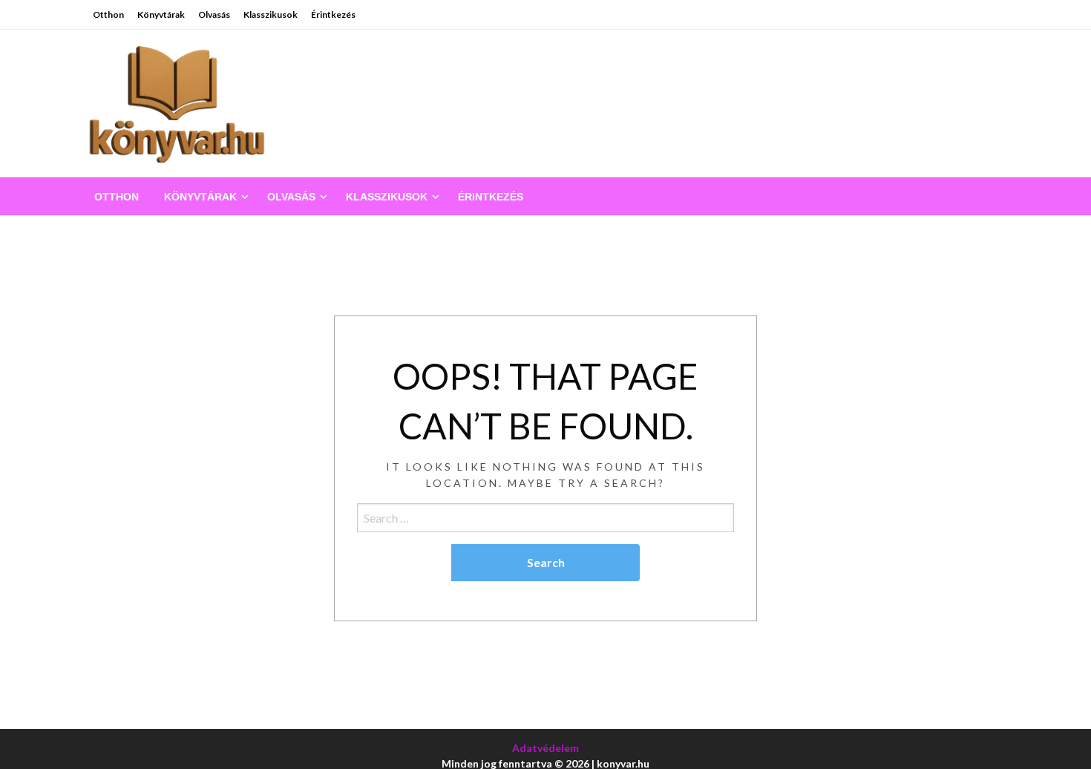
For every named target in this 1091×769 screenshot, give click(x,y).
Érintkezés (333, 14)
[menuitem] (116, 196)
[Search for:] (545, 517)
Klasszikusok (270, 14)
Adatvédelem (545, 748)
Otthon (108, 14)
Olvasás (214, 14)
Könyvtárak (161, 14)
